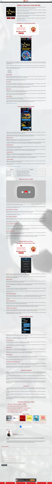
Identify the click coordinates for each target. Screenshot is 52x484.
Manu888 (22, 7)
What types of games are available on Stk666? (17, 404)
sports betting (31, 13)
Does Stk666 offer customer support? (15, 411)
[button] (26, 404)
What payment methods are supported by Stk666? (18, 409)
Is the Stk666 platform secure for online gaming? (17, 406)
